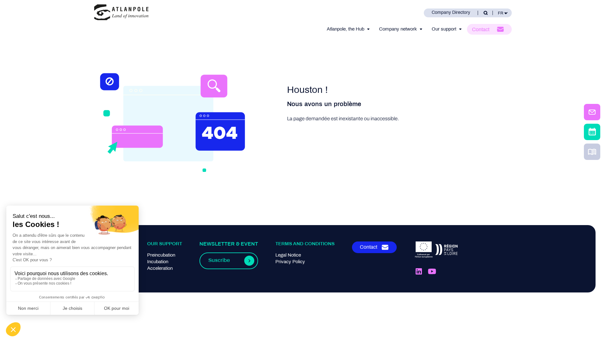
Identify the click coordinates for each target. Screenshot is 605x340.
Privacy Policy (290, 262)
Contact (480, 29)
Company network (398, 29)
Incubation (157, 262)
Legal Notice (288, 255)
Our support (444, 29)
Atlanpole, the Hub (345, 29)
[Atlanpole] (121, 12)
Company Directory (451, 13)
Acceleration (160, 268)
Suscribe (219, 260)
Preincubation (161, 255)
